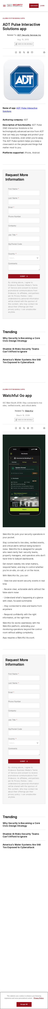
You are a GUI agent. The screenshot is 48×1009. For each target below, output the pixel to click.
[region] (24, 1000)
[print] (44, 52)
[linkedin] (20, 52)
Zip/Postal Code (15, 244)
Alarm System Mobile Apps (14, 18)
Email (11, 207)
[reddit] (28, 52)
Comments (12, 263)
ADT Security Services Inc (29, 35)
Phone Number (14, 216)
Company (12, 226)
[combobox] (24, 257)
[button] (4, 5)
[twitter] (24, 52)
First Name (13, 189)
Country (12, 254)
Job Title (12, 235)
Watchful (29, 411)
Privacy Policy (39, 998)
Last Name (13, 198)
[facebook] (16, 52)
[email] (32, 52)
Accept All (24, 1004)
